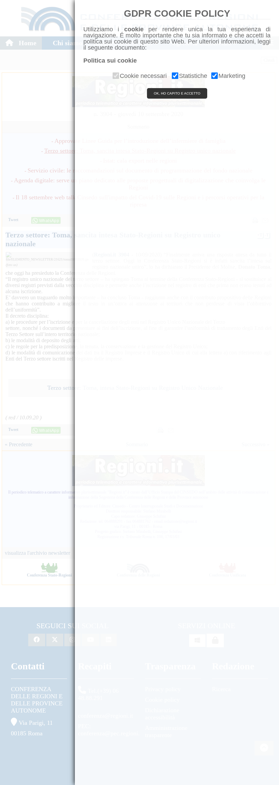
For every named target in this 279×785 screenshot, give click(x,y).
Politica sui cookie (110, 60)
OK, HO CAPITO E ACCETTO (177, 93)
